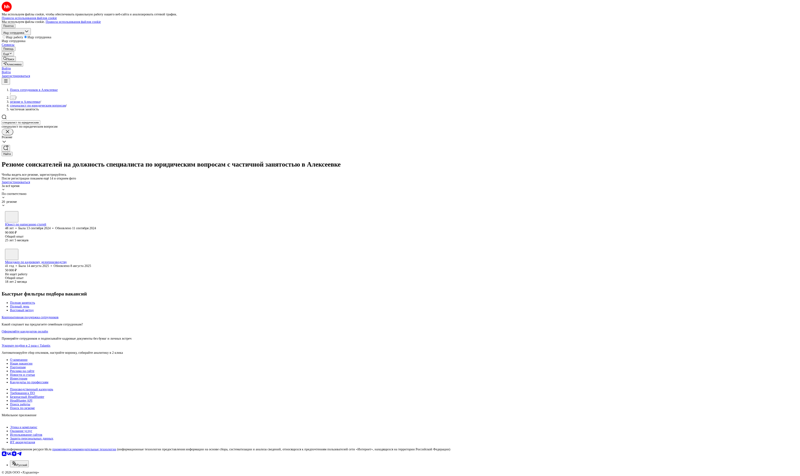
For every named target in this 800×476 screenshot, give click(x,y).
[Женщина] (11, 216)
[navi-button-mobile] (6, 81)
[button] (6, 68)
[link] (9, 58)
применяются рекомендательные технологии (84, 449)
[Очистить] (7, 131)
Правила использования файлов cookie (73, 22)
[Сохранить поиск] (6, 148)
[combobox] (21, 122)
